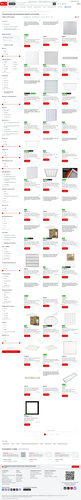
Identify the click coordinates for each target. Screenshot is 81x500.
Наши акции (18, 472)
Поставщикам (19, 476)
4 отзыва (11, 453)
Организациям (19, 478)
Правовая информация (7, 479)
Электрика (29, 6)
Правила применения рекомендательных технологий (9, 482)
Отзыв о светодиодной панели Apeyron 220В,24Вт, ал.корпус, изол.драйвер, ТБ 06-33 (62, 455)
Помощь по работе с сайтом (50, 476)
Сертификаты (5, 476)
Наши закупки (19, 481)
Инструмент (10, 6)
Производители (5, 478)
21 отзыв (36, 453)
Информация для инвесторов (8, 475)
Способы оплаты (34, 478)
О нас (3, 473)
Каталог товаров (6, 484)
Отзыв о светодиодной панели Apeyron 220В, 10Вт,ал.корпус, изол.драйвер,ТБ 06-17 (36, 455)
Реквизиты (4, 472)
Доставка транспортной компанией (35, 474)
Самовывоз (32, 476)
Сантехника (60, 6)
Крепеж (16, 6)
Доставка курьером (34, 472)
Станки (44, 6)
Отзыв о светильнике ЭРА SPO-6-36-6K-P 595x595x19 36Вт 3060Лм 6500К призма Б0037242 (10, 455)
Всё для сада (23, 6)
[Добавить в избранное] (40, 21)
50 (57, 434)
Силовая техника (37, 6)
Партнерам (18, 479)
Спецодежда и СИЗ (51, 6)
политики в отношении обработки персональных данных (25, 495)
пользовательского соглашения (45, 495)
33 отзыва (63, 453)
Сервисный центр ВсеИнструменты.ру (48, 473)
